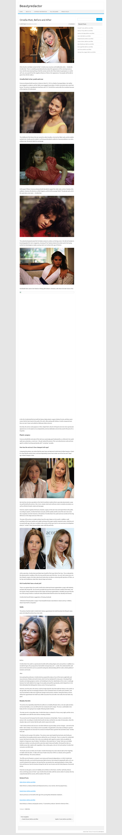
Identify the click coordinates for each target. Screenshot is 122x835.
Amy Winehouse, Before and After (86, 44)
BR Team (23, 24)
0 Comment (72, 24)
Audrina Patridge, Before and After (86, 33)
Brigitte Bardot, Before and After (85, 38)
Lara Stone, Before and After (84, 49)
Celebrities (27, 809)
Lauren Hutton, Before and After (85, 41)
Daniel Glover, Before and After (28, 791)
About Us (28, 11)
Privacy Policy (65, 11)
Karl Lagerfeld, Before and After (85, 46)
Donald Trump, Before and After (85, 28)
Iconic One (85, 831)
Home (21, 11)
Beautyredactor (31, 6)
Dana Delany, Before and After (27, 800)
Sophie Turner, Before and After (64, 819)
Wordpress (101, 831)
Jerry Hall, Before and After (84, 36)
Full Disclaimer (54, 11)
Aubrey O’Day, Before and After (85, 30)
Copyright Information (40, 11)
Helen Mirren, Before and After (28, 782)
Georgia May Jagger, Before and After (87, 52)
